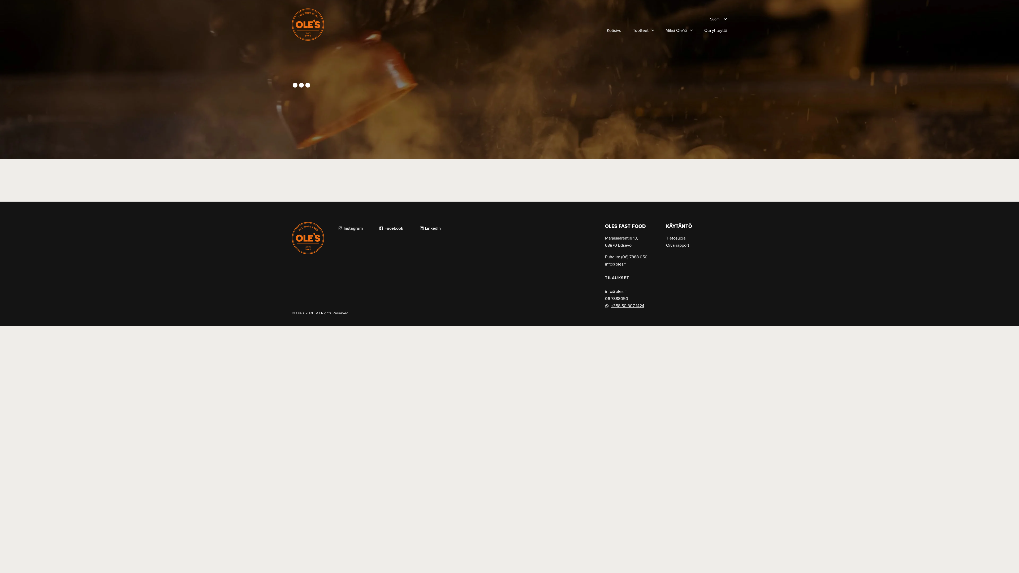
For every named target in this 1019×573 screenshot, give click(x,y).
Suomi (715, 19)
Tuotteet (641, 30)
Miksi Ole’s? (676, 30)
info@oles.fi (616, 264)
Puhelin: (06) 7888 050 (626, 257)
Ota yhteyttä (715, 30)
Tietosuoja (675, 238)
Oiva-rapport (677, 245)
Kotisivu (614, 30)
